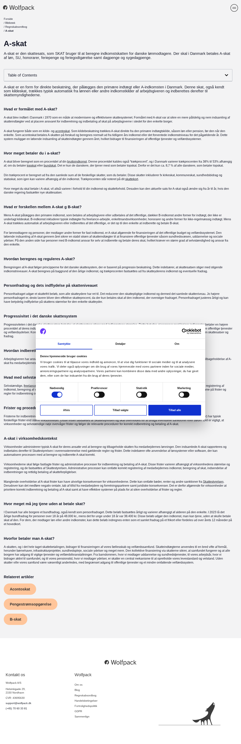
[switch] (99, 394)
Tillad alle (175, 410)
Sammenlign (82, 716)
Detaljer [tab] (120, 343)
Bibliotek (10, 22)
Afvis (66, 410)
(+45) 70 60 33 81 (16, 708)
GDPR (78, 711)
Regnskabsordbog (16, 26)
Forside (8, 18)
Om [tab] (177, 343)
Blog (77, 689)
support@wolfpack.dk (18, 703)
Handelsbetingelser (86, 700)
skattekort (131, 179)
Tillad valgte (120, 410)
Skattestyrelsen (213, 481)
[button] (234, 8)
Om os (78, 684)
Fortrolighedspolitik (86, 705)
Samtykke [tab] (64, 343)
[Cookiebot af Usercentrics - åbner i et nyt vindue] (184, 331)
